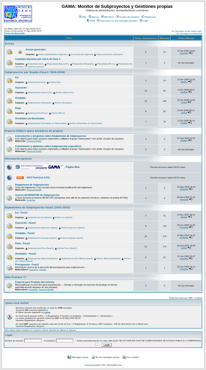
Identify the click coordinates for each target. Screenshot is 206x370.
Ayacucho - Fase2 (25, 222)
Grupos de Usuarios (129, 17)
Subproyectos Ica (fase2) (39, 217)
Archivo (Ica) (55, 82)
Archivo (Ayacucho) (64, 92)
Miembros (109, 17)
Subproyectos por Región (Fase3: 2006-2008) (35, 72)
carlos (47, 312)
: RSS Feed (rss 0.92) (38, 177)
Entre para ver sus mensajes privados (118, 21)
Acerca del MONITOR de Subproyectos (37, 195)
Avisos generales (36, 49)
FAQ (84, 17)
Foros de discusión (14, 33)
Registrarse (150, 17)
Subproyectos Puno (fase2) (40, 248)
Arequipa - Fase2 (25, 233)
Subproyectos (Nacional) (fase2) (43, 258)
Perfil (92, 21)
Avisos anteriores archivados (109, 54)
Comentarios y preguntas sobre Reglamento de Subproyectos (50, 136)
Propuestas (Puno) (106, 64)
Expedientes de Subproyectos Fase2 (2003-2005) (37, 207)
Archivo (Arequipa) (63, 103)
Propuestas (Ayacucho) (58, 64)
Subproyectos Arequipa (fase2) (42, 238)
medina (184, 82)
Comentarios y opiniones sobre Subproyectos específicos (48, 146)
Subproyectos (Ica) (36, 82)
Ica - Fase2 (21, 212)
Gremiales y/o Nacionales (29, 118)
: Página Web (72, 167)
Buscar (95, 17)
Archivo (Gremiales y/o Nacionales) (86, 123)
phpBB (97, 365)
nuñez (184, 102)
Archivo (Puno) (58, 113)
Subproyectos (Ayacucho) (40, 92)
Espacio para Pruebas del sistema (34, 282)
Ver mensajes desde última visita (187, 31)
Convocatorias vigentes (82, 54)
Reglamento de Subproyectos (32, 184)
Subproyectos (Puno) (37, 113)
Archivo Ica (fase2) (63, 217)
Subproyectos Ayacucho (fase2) (42, 228)
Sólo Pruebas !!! (15, 277)
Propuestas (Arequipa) (82, 64)
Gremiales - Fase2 (25, 253)
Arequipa (20, 98)
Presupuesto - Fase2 (27, 264)
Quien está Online (17, 303)
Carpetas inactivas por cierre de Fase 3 (37, 59)
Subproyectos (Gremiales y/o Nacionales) (47, 123)
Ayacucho (21, 87)
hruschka (184, 53)
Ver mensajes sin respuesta (189, 33)
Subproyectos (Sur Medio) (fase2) (77, 258)
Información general (18, 158)
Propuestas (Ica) (35, 64)
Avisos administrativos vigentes (52, 54)
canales (42, 269)
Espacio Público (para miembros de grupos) (34, 131)
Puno (18, 108)
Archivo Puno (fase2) (67, 248)
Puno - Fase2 (22, 243)
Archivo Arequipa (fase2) (71, 238)
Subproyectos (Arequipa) (39, 103)
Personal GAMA (34, 141)
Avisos (9, 43)
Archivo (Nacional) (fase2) (108, 258)
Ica (17, 77)
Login (145, 21)
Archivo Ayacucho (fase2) (73, 228)
